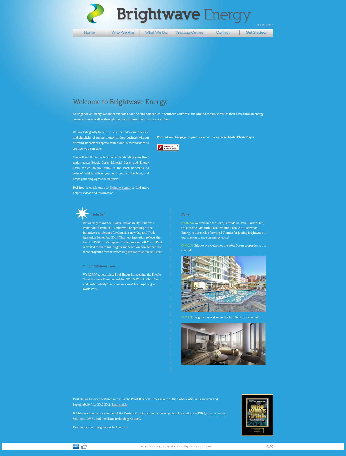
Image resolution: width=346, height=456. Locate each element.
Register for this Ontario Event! (142, 252)
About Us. (122, 427)
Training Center (120, 187)
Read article (119, 404)
